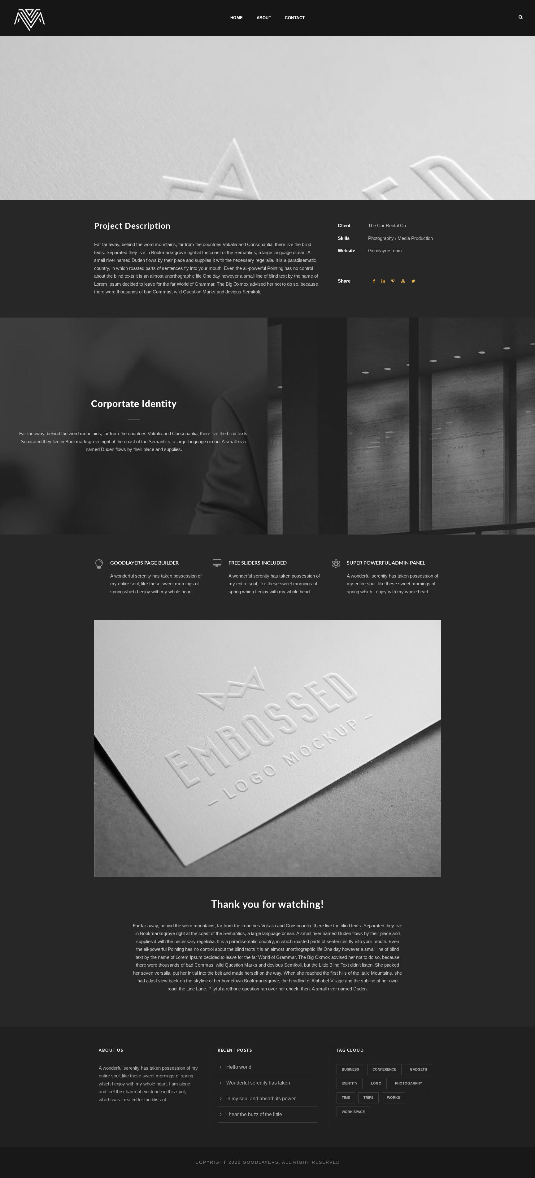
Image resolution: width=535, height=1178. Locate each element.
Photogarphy (408, 1083)
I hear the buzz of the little (254, 1114)
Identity (349, 1083)
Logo (376, 1083)
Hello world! (239, 1067)
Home (236, 17)
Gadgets (418, 1069)
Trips (368, 1097)
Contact (295, 17)
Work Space (353, 1112)
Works (393, 1097)
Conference (384, 1069)
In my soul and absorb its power (261, 1098)
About (264, 17)
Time (346, 1097)
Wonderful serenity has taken (258, 1082)
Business (350, 1069)
